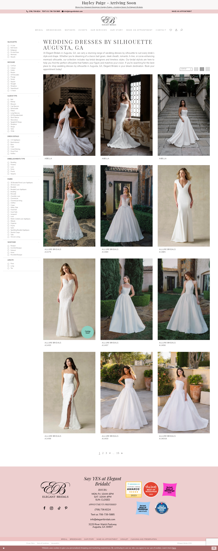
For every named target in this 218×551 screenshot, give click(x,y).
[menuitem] (33, 11)
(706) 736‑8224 (103, 510)
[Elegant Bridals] (55, 490)
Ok (214, 548)
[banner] (109, 21)
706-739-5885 (107, 515)
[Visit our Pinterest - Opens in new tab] (66, 508)
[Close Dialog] (4, 548)
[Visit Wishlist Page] (171, 30)
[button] (176, 30)
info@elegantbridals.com (102, 520)
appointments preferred (102, 505)
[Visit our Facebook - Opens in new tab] (44, 508)
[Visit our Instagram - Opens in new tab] (51, 508)
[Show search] (181, 30)
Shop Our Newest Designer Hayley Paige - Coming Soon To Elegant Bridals (109, 7)
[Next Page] (122, 453)
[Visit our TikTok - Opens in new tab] (59, 508)
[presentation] (69, 115)
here (174, 548)
